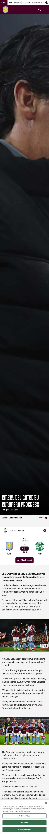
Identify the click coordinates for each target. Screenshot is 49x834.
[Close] (46, 803)
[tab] (3, 2)
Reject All (24, 823)
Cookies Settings (24, 816)
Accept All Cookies (24, 829)
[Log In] (46, 2)
